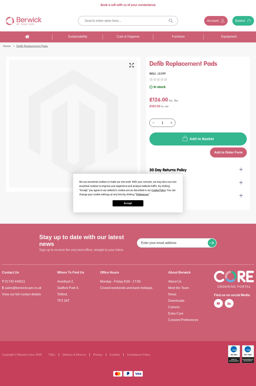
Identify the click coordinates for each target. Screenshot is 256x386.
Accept (128, 203)
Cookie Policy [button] (158, 190)
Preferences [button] (142, 194)
